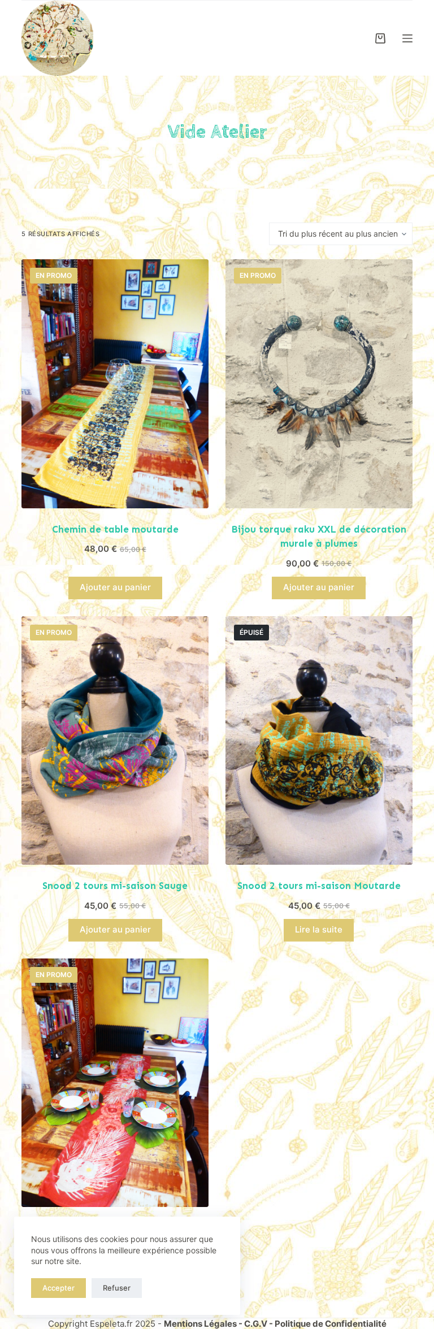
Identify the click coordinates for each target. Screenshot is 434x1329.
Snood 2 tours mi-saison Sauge (115, 885)
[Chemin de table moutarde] (115, 383)
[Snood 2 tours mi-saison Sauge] (115, 740)
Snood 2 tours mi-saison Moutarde (319, 885)
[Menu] (407, 38)
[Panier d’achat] (380, 38)
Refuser (117, 1287)
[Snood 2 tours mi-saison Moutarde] (319, 740)
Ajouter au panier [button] (115, 587)
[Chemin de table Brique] (115, 1083)
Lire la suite (318, 929)
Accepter (58, 1287)
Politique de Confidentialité (331, 1323)
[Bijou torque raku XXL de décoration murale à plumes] (319, 383)
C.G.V (255, 1323)
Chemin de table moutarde (115, 529)
